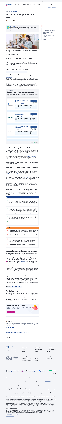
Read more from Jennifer (10, 327)
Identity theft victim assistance (27, 354)
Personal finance (26, 332)
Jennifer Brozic (10, 20)
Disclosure (22, 103)
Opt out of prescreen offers (26, 358)
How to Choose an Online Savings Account (49, 39)
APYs (28, 257)
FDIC (24, 177)
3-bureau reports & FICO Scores (51, 349)
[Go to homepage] (6, 11)
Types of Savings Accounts (16, 286)
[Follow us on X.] (51, 373)
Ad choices (39, 377)
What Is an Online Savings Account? (49, 28)
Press (34, 377)
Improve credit (48, 353)
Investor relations (49, 377)
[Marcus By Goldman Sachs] (10, 130)
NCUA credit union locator (20, 173)
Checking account (16, 332)
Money (24, 4)
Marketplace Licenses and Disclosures (12, 414)
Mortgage (36, 358)
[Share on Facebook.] (6, 337)
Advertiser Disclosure (51, 7)
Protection (19, 4)
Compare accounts (11, 311)
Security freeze (24, 347)
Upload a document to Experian (27, 360)
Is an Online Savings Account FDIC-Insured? (49, 33)
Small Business (12, 1)
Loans (34, 4)
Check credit (48, 351)
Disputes (23, 351)
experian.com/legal (48, 381)
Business (18, 1)
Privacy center (17, 377)
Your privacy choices (43, 371)
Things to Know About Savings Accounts (18, 71)
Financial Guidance (48, 1)
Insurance (38, 4)
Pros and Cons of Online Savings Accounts (48, 36)
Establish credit (48, 354)
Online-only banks (9, 77)
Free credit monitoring (49, 347)
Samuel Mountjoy (19, 20)
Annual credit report (49, 358)
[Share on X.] (8, 337)
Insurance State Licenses (10, 416)
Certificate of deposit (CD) (9, 332)
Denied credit (24, 353)
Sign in (52, 4)
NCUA (28, 177)
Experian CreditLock (49, 356)
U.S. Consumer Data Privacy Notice (26, 377)
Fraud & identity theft (38, 349)
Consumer (7, 1)
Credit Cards (29, 4)
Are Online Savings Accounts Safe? (49, 30)
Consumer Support (41, 1)
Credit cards (37, 353)
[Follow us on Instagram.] (53, 373)
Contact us (54, 377)
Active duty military (25, 356)
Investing (36, 360)
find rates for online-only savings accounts (26, 203)
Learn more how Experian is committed (29, 371)
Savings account (14, 11)
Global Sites (54, 1)
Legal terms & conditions (10, 377)
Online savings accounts (10, 60)
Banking (8, 11)
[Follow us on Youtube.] (55, 373)
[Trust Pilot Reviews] (52, 370)
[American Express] (10, 104)
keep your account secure (31, 156)
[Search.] (55, 4)
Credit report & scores (38, 347)
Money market (21, 332)
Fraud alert (23, 349)
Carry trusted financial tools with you (13, 371)
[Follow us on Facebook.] (49, 373)
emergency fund (14, 211)
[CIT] (10, 117)
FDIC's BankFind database (10, 173)
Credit (15, 4)
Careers (43, 377)
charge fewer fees (23, 261)
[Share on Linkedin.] (9, 337)
